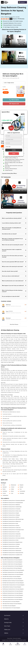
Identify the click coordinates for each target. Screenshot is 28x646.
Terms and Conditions (17, 638)
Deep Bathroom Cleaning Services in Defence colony (12, 548)
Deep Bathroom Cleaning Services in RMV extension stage (13, 519)
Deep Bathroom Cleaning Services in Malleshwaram (12, 550)
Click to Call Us (15, 99)
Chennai (12, 487)
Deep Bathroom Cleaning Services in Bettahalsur (11, 504)
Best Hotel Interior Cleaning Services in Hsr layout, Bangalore (13, 584)
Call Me (14, 150)
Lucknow (4, 493)
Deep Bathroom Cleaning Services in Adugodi (11, 513)
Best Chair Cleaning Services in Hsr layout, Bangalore (12, 568)
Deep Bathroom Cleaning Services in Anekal (10, 540)
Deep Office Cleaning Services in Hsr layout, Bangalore (12, 559)
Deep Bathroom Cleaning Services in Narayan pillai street (13, 552)
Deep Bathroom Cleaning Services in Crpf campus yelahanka (13, 538)
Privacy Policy (9, 638)
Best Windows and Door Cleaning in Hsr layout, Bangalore (13, 580)
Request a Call (15, 103)
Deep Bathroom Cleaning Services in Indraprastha (11, 533)
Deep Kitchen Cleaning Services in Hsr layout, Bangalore (13, 572)
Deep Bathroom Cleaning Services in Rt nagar (11, 546)
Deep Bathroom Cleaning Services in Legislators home (12, 554)
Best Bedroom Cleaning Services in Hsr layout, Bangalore (13, 595)
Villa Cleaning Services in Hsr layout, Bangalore (11, 601)
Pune (21, 489)
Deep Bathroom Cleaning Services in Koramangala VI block (13, 529)
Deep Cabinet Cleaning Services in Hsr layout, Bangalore (13, 591)
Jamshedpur (5, 491)
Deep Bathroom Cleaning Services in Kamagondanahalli (13, 502)
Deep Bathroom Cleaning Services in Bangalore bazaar (12, 542)
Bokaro (12, 491)
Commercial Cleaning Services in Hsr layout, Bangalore (12, 597)
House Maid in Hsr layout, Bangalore (9, 605)
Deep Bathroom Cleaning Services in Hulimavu (11, 525)
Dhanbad (21, 487)
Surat (12, 493)
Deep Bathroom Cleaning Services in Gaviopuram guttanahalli (14, 500)
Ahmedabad (22, 493)
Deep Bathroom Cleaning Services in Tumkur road (11, 527)
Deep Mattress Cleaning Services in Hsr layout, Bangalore (13, 574)
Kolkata (12, 489)
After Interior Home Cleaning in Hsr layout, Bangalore (12, 603)
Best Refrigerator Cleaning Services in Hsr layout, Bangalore (13, 570)
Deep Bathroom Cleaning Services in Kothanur (11, 517)
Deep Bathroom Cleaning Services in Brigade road (12, 521)
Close (13, 153)
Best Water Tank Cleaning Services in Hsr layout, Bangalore (13, 582)
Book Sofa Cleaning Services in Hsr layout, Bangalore (12, 578)
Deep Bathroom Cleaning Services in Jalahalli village (12, 506)
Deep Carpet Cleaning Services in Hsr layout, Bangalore (13, 566)
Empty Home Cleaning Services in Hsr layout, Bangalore (13, 599)
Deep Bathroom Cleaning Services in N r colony (11, 531)
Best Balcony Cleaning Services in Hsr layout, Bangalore (13, 593)
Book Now (20, 95)
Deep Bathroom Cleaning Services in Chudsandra (11, 508)
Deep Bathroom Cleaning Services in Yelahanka (11, 544)
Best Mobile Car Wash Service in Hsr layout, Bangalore (12, 564)
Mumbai (4, 489)
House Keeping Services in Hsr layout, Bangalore (11, 607)
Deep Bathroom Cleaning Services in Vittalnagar (11, 515)
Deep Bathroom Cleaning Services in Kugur (10, 523)
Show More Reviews (14, 324)
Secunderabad (22, 491)
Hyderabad (5, 487)
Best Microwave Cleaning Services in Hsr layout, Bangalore (13, 589)
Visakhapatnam (5, 495)
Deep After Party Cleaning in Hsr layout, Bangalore (12, 576)
